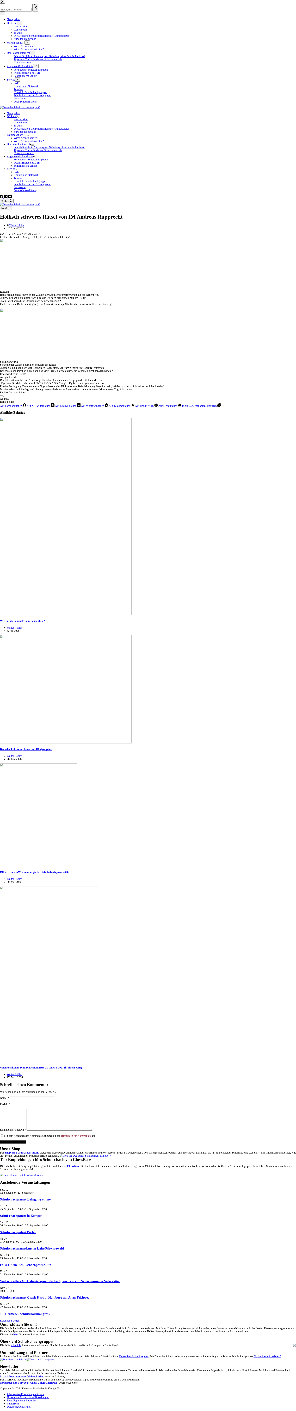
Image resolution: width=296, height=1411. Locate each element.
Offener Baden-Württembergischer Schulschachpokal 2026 (34, 872)
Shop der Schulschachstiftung (22, 1152)
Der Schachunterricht (18, 144)
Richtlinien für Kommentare (76, 1135)
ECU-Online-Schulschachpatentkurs (25, 1265)
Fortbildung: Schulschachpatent (31, 159)
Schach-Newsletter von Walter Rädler (22, 1376)
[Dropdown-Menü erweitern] (19, 117)
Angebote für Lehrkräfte (20, 156)
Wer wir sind (21, 119)
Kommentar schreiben (13, 1129)
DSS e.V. (12, 116)
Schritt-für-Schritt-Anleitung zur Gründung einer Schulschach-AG (49, 147)
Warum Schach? (15, 134)
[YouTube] (10, 197)
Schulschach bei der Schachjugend (32, 184)
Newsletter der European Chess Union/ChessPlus (28, 1382)
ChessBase (73, 1166)
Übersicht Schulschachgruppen (30, 181)
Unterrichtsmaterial (24, 153)
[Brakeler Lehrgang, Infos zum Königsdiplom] (66, 742)
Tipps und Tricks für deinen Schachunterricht (38, 150)
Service (11, 168)
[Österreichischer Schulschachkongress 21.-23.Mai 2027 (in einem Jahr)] (49, 1060)
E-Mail (5, 1104)
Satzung (18, 125)
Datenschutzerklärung (25, 190)
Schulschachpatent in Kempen (21, 1215)
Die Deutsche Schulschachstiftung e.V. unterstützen (41, 128)
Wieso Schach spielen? (26, 137)
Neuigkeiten (13, 113)
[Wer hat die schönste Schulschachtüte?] (66, 614)
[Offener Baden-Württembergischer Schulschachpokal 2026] (38, 865)
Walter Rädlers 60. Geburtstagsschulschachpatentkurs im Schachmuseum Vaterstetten (60, 1281)
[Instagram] (6, 197)
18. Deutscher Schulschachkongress (25, 1314)
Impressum (20, 187)
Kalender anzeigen (10, 1320)
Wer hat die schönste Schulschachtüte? (22, 621)
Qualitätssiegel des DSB (27, 162)
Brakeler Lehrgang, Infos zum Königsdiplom (26, 749)
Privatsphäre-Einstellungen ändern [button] (25, 1394)
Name (4, 1097)
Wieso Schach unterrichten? (29, 141)
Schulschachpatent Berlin (18, 1232)
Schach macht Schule (25, 165)
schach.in (16, 1345)
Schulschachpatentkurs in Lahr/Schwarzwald (32, 1248)
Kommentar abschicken (13, 1142)
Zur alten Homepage (25, 131)
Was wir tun (20, 122)
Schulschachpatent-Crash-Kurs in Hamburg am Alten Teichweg (44, 1297)
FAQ (16, 171)
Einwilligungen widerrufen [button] (21, 1400)
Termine (18, 178)
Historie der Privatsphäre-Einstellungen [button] (28, 1397)
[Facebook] (2, 197)
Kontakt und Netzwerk (26, 174)
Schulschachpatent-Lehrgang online (25, 1199)
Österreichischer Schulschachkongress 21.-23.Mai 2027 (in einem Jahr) (41, 1067)
